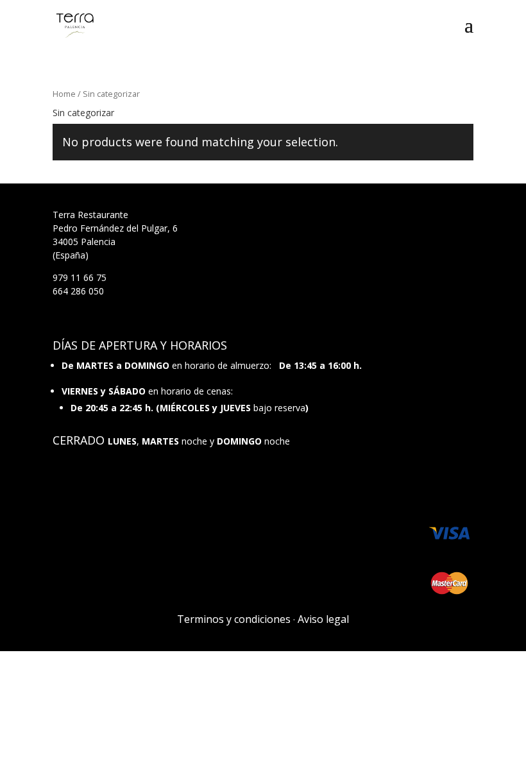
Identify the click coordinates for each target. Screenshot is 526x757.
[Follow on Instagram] (463, 483)
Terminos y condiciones (234, 619)
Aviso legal (323, 619)
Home (64, 93)
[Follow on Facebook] (437, 483)
